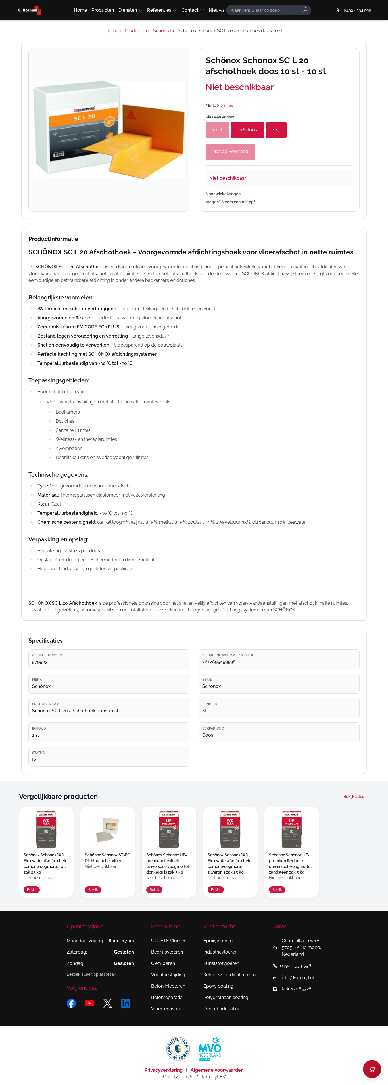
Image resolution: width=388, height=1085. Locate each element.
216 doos (247, 130)
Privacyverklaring (164, 1070)
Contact (190, 10)
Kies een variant (220, 117)
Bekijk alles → (356, 796)
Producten (102, 10)
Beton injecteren (168, 986)
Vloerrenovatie (166, 1008)
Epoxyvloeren (218, 940)
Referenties (159, 10)
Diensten (127, 10)
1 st (276, 130)
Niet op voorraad (230, 151)
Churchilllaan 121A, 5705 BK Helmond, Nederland (301, 947)
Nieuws (217, 10)
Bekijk (31, 890)
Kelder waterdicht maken (229, 974)
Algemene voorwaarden (217, 1070)
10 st (217, 130)
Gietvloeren (163, 963)
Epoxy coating (218, 986)
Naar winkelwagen (223, 194)
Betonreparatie (166, 997)
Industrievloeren (220, 952)
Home (80, 10)
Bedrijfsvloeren (167, 952)
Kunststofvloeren (221, 963)
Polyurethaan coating (225, 997)
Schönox (225, 105)
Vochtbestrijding (168, 974)
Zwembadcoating (222, 1008)
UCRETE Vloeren (168, 940)
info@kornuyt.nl (298, 977)
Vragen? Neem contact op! (230, 202)
